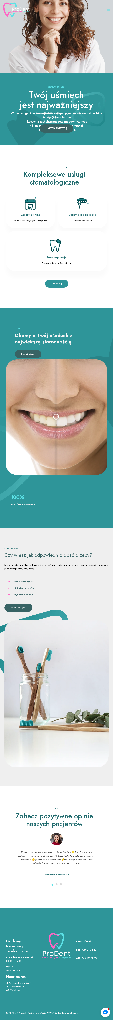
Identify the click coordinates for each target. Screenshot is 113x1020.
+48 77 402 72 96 (87, 958)
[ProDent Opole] (16, 9)
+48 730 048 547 (86, 950)
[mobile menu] (108, 9)
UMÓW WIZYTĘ (56, 128)
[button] (105, 1012)
